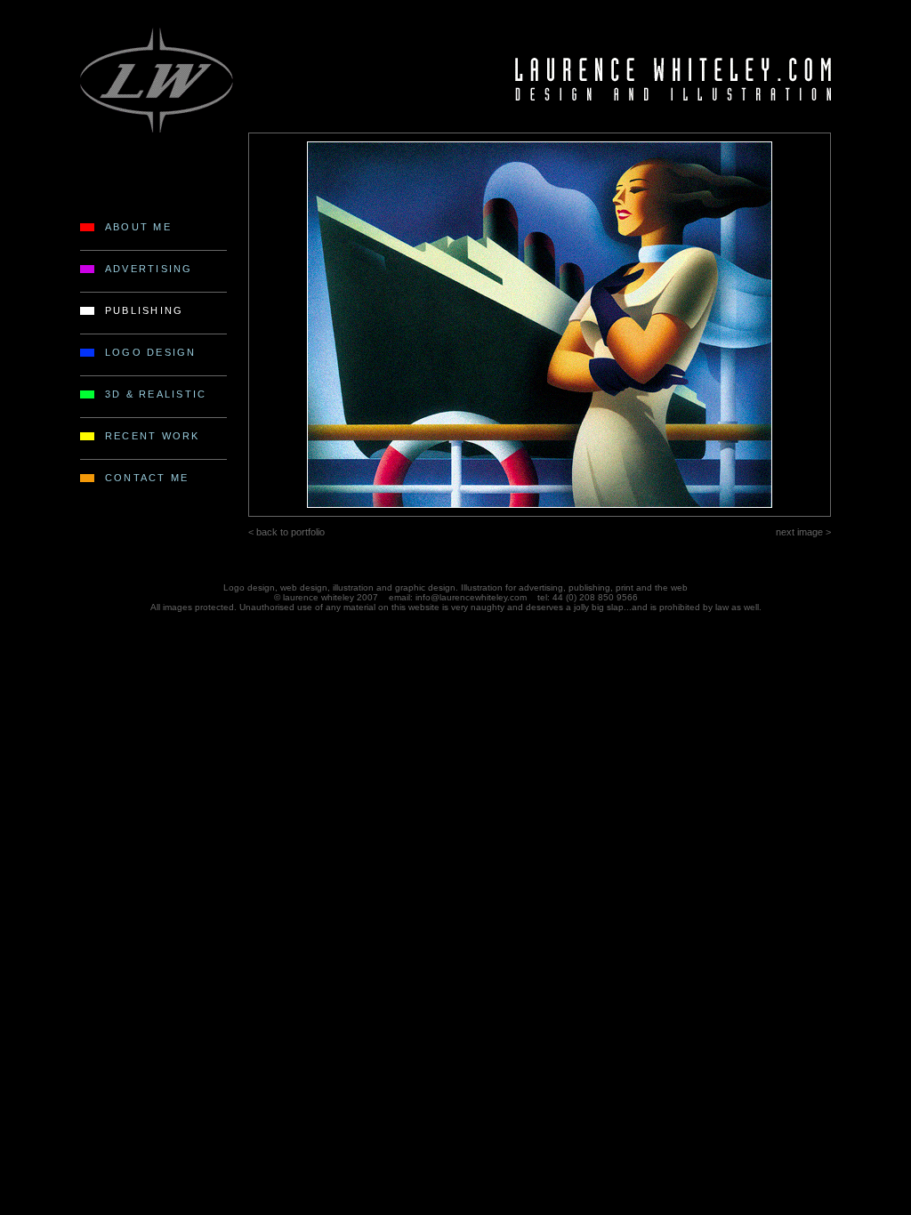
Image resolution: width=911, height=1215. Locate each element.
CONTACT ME (147, 477)
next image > (803, 532)
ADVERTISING (149, 268)
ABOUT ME (138, 226)
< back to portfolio (286, 532)
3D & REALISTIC (155, 394)
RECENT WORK (152, 435)
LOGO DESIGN (151, 352)
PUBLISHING (144, 310)
